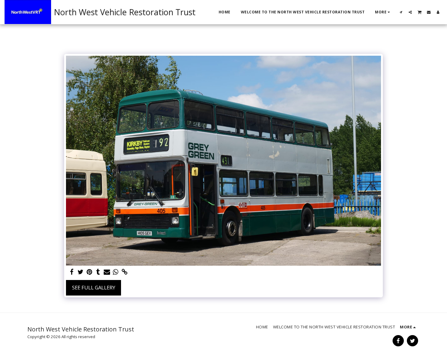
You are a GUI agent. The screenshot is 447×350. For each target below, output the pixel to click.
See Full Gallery (93, 287)
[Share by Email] (107, 272)
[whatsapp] (116, 272)
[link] (124, 272)
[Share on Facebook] (72, 272)
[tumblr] (98, 272)
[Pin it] (89, 272)
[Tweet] (81, 272)
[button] (401, 12)
